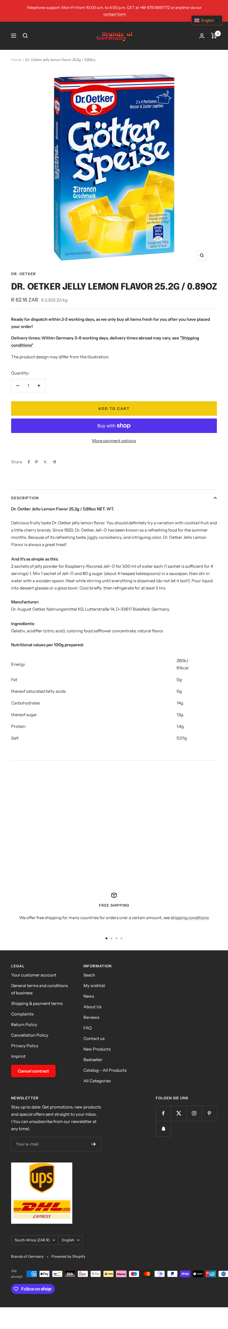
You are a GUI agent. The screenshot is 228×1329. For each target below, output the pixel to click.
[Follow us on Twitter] (178, 1113)
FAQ (87, 1028)
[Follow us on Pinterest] (209, 1113)
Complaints (22, 1014)
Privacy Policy (24, 1045)
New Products (97, 1049)
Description (25, 498)
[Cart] (214, 35)
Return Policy (24, 1024)
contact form (114, 14)
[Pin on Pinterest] (36, 462)
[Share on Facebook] (29, 462)
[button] (207, 20)
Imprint (18, 1056)
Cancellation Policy (29, 1035)
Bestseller (92, 1059)
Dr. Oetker (23, 273)
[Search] (25, 35)
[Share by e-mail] (54, 462)
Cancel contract (33, 1071)
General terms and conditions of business (39, 989)
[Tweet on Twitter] (45, 462)
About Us (92, 1006)
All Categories (97, 1080)
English (68, 1240)
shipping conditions (190, 917)
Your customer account (33, 975)
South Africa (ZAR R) (32, 1240)
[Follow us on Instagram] (194, 1113)
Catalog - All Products (105, 1070)
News (88, 996)
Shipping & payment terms (37, 1003)
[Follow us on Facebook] (163, 1113)
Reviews (91, 1017)
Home (16, 59)
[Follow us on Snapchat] (163, 1128)
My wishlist (94, 985)
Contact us (94, 1038)
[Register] (93, 1144)
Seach (89, 975)
